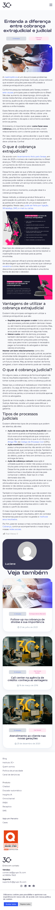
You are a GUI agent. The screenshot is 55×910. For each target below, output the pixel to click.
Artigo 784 (12, 442)
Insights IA (7, 795)
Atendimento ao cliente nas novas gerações (27, 737)
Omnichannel (9, 798)
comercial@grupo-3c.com (14, 872)
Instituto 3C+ (8, 762)
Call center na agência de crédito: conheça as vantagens (27, 679)
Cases (5, 822)
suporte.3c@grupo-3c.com (14, 882)
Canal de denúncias (11, 775)
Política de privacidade (13, 771)
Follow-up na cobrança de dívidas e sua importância (27, 621)
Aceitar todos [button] (11, 904)
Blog (5, 758)
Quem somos (9, 767)
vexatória (7, 266)
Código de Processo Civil (32, 442)
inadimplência (11, 77)
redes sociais (15, 529)
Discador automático (12, 790)
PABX (5, 803)
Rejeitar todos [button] (25, 904)
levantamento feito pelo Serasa (31, 156)
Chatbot (6, 786)
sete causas (8, 92)
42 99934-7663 (9, 875)
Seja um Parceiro (10, 818)
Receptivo (7, 806)
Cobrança (7, 526)
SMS (5, 811)
